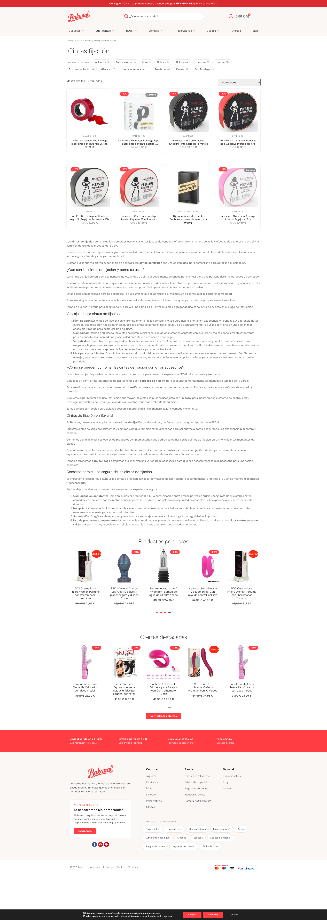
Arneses (181, 837)
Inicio (70, 40)
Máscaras (108, 69)
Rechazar (213, 914)
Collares (163, 62)
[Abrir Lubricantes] (113, 31)
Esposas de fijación (81, 69)
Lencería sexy (174, 829)
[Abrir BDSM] (135, 31)
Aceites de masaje (220, 837)
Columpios (183, 62)
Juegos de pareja (155, 846)
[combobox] (163, 16)
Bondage (98, 40)
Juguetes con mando (183, 846)
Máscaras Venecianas (135, 69)
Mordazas (162, 69)
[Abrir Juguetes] (82, 31)
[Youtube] (100, 844)
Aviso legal (94, 867)
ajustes (168, 916)
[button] (157, 612)
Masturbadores (221, 829)
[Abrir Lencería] (161, 31)
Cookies (121, 867)
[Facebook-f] (94, 844)
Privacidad (108, 867)
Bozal (146, 62)
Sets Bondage (204, 69)
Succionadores (197, 829)
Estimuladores (210, 846)
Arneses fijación (126, 62)
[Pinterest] (106, 844)
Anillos (241, 829)
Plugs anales (152, 829)
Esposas (223, 62)
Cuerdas (203, 62)
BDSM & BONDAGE (83, 40)
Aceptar (192, 914)
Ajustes (234, 914)
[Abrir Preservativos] (194, 31)
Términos (133, 867)
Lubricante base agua (158, 837)
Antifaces (102, 62)
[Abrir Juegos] (218, 31)
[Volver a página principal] (79, 16)
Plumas (182, 69)
